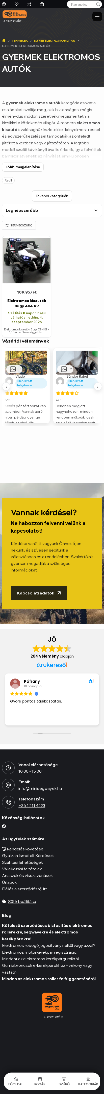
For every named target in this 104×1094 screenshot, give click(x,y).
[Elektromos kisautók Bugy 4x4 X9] (26, 260)
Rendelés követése (24, 848)
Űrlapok (9, 882)
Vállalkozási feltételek (22, 868)
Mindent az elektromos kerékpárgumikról (40, 958)
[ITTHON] (4, 41)
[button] (64, 1081)
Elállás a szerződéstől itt (24, 888)
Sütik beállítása (22, 901)
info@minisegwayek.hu (40, 788)
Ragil (8, 180)
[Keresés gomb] (98, 4)
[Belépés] (4, 4)
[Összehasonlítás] (29, 4)
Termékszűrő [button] (21, 225)
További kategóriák (52, 196)
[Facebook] (4, 826)
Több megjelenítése (23, 167)
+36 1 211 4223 (31, 805)
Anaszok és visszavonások (27, 875)
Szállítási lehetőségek (22, 862)
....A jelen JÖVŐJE (52, 1017)
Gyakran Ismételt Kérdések (28, 855)
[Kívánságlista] (16, 4)
